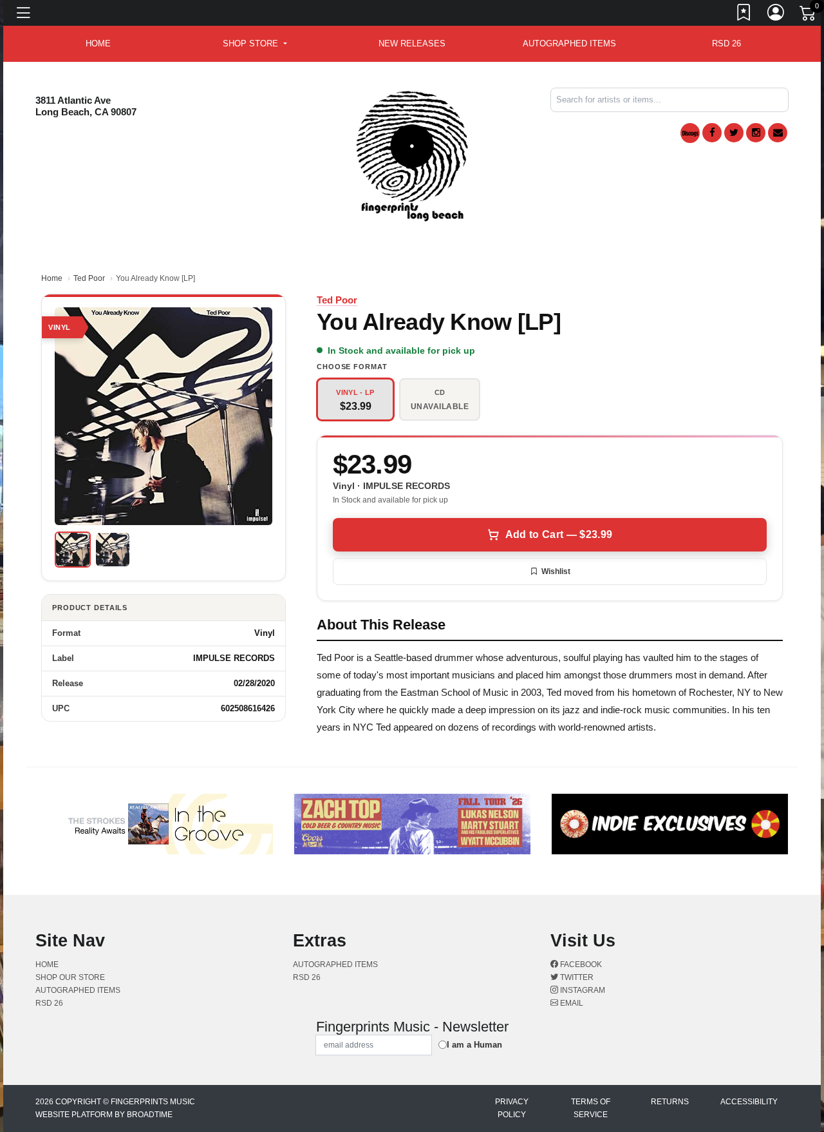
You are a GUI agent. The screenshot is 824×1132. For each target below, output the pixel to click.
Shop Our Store (70, 977)
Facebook (580, 964)
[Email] (778, 133)
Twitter (576, 977)
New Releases (412, 43)
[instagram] (756, 133)
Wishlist (555, 571)
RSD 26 (726, 43)
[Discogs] (690, 133)
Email (570, 1003)
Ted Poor (89, 278)
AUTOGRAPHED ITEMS (569, 43)
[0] (808, 15)
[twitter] (734, 133)
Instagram (581, 990)
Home (51, 278)
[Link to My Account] (776, 15)
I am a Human (474, 1045)
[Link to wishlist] (744, 15)
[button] (254, 43)
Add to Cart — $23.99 (558, 534)
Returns (670, 1101)
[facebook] (712, 133)
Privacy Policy (512, 1108)
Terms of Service (590, 1108)
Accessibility (749, 1101)
